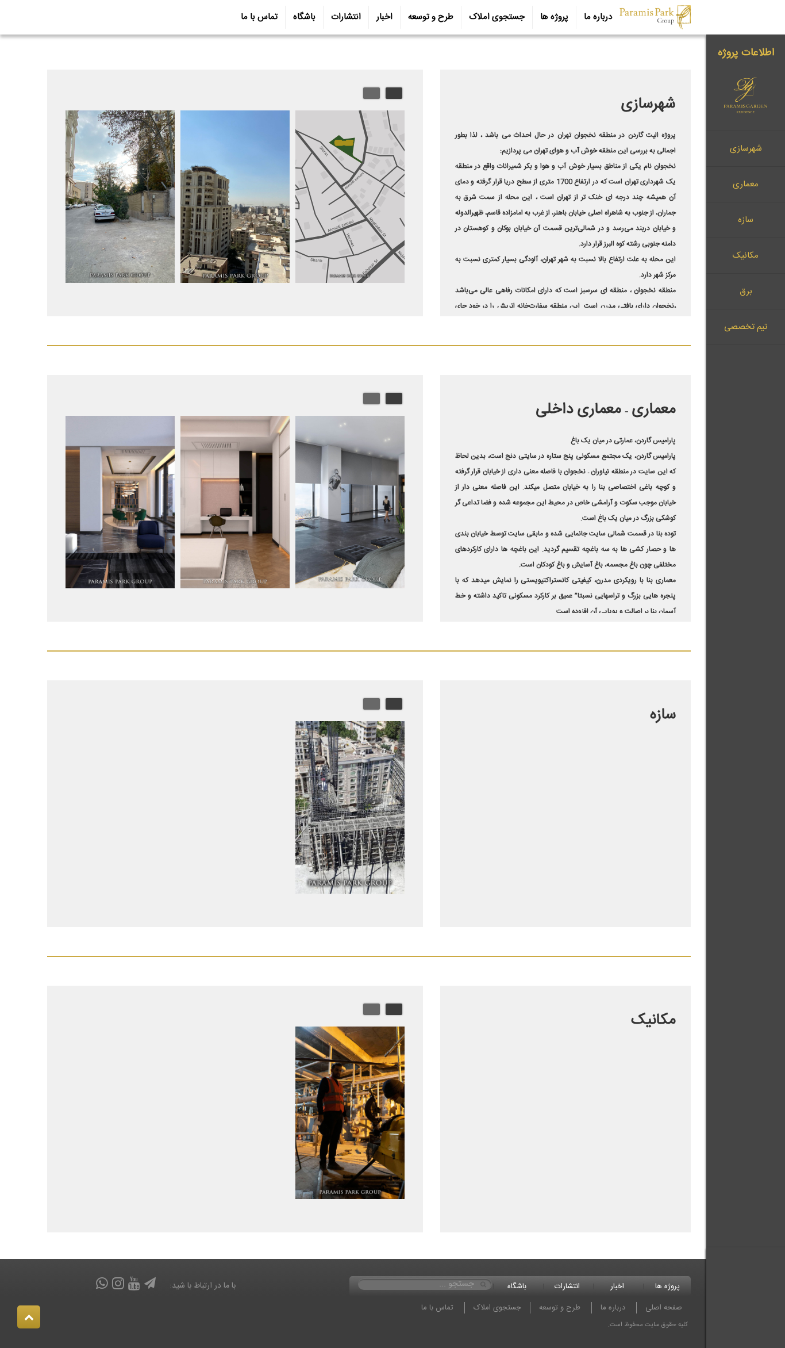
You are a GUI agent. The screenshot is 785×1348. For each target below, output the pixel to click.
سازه (745, 220)
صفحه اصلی (663, 1307)
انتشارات (346, 17)
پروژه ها (554, 17)
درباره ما (598, 17)
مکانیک (746, 255)
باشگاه (304, 17)
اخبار (384, 17)
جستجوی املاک (497, 17)
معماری (746, 184)
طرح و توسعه (430, 17)
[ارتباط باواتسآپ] (102, 1285)
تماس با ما (259, 17)
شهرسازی (746, 148)
